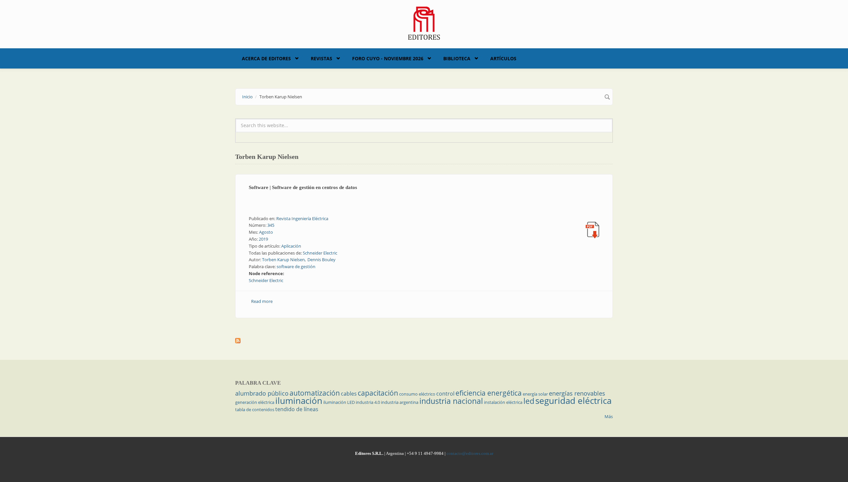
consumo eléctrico (417, 394)
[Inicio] (424, 22)
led (528, 401)
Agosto (266, 232)
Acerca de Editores (266, 58)
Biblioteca (456, 58)
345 (270, 225)
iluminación (298, 401)
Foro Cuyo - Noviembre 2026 (387, 58)
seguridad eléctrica (573, 401)
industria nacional (451, 401)
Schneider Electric (320, 253)
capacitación (378, 393)
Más (609, 416)
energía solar (535, 394)
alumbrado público (262, 393)
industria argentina (399, 402)
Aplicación (291, 246)
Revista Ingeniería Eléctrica (302, 218)
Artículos (503, 58)
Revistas (321, 58)
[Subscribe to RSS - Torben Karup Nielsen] (424, 340)
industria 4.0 (368, 402)
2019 (263, 239)
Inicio (247, 97)
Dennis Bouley (321, 260)
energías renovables (577, 393)
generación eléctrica (254, 402)
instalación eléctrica (503, 402)
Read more (262, 301)
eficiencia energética (488, 393)
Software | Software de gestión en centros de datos (303, 187)
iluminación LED (339, 402)
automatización (315, 393)
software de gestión (296, 266)
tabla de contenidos (254, 409)
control (445, 393)
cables (349, 393)
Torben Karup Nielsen (283, 260)
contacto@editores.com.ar (470, 453)
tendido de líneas (296, 409)
